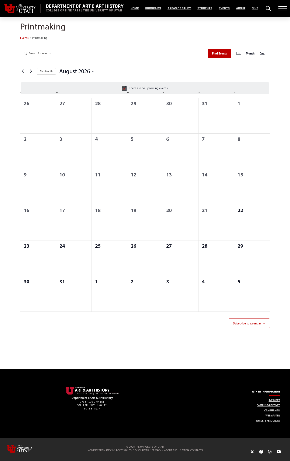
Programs (153, 8)
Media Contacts (192, 450)
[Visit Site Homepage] (92, 393)
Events (224, 8)
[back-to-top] (285, 452)
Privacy (156, 450)
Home (135, 8)
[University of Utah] (26, 449)
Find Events (219, 53)
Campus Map (272, 410)
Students (204, 8)
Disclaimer (142, 450)
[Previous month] (22, 71)
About (240, 8)
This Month (46, 71)
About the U (171, 450)
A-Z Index (274, 400)
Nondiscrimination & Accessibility (109, 450)
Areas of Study (179, 8)
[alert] (145, 88)
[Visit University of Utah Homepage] (20, 8)
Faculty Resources (268, 420)
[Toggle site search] (268, 8)
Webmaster (272, 415)
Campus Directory (268, 405)
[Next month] (31, 71)
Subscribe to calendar (247, 323)
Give (255, 8)
